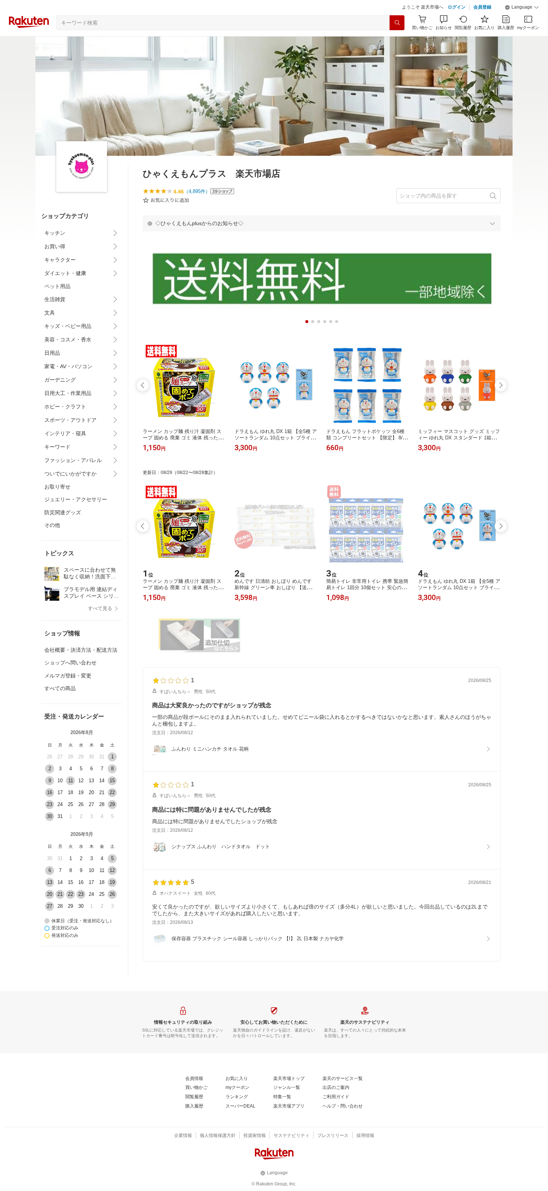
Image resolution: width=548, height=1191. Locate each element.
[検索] (397, 22)
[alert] (322, 223)
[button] (522, 7)
